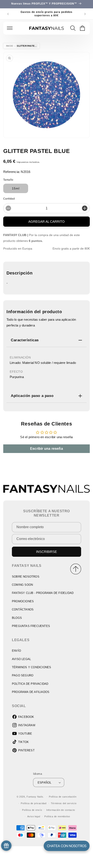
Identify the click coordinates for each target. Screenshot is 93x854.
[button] (9, 28)
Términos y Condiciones (31, 667)
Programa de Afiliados (30, 692)
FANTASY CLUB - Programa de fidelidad (43, 593)
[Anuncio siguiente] (85, 14)
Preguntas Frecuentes (31, 626)
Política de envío (32, 810)
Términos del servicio (64, 803)
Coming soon (22, 584)
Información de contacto (60, 810)
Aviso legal (33, 816)
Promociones (23, 601)
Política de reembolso (57, 816)
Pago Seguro (22, 675)
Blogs (17, 617)
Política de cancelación (62, 796)
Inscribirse (46, 552)
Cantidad (9, 198)
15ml (15, 188)
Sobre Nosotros (25, 576)
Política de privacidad (33, 803)
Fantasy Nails (35, 796)
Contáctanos (23, 609)
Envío (16, 650)
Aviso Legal (21, 659)
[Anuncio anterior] (8, 14)
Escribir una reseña (46, 448)
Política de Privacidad (30, 683)
